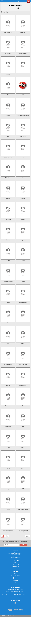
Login (18, 1)
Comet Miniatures (8, 323)
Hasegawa (8, 488)
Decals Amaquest (8, 364)
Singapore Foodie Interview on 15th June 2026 (15, 591)
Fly (23, 406)
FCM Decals (8, 406)
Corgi (8, 343)
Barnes (8, 240)
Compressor (23, 323)
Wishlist (15, 562)
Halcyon (23, 468)
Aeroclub (8, 74)
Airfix (23, 94)
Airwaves (8, 115)
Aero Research (22, 53)
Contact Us (15, 578)
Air (23, 74)
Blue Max (8, 260)
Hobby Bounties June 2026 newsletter (15, 593)
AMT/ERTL (23, 136)
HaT (23, 488)
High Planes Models (23, 509)
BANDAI (23, 219)
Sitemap (14, 615)
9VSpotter (22, 32)
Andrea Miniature (8, 157)
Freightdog (8, 426)
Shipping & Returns (15, 566)
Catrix (8, 302)
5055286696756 (8, 32)
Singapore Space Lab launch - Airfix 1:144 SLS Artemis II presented (15, 594)
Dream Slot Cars (23, 364)
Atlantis (8, 198)
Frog (23, 426)
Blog (15, 582)
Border (23, 260)
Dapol (22, 343)
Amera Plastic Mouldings (23, 115)
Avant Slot (8, 219)
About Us (15, 573)
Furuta (23, 447)
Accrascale (8, 53)
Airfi (8, 94)
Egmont (8, 385)
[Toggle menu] (2, 2)
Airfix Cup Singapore (15, 575)
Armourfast (8, 177)
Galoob (8, 468)
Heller (8, 509)
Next (27, 536)
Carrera (23, 281)
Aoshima (23, 157)
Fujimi (8, 447)
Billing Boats (23, 240)
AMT (8, 136)
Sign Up (22, 1)
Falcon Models (22, 385)
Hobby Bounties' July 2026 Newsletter (15, 589)
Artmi (22, 177)
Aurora (23, 198)
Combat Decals (23, 302)
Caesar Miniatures (8, 281)
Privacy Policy (15, 580)
